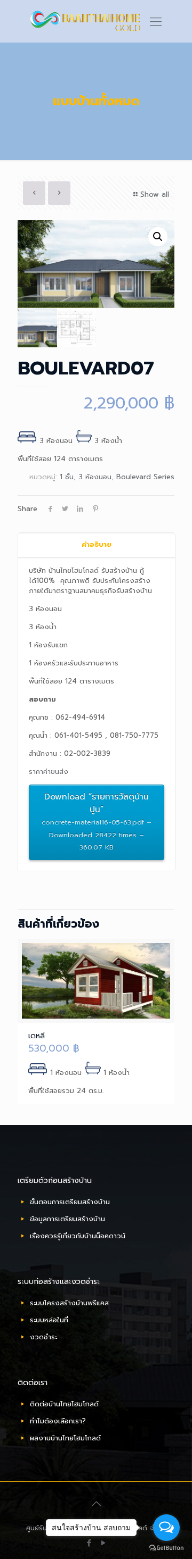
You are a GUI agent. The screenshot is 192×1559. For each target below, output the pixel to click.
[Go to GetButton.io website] (166, 1548)
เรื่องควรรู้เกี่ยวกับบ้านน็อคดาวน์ (77, 1236)
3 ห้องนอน (94, 477)
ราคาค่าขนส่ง (48, 771)
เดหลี (36, 1035)
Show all (154, 194)
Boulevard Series (145, 477)
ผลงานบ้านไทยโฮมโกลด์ (65, 1438)
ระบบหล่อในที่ (49, 1320)
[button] (157, 236)
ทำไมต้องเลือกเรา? (58, 1421)
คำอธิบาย (96, 544)
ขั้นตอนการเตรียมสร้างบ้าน (70, 1202)
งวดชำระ (43, 1337)
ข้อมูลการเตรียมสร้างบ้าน (67, 1219)
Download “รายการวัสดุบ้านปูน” (96, 821)
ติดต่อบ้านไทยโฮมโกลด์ (64, 1404)
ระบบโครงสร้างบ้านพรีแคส (69, 1303)
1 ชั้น (67, 477)
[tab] (96, 545)
